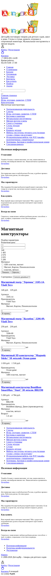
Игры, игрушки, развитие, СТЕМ (21, 114)
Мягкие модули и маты (16, 121)
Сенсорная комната (15, 144)
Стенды (9, 111)
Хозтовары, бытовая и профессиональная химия (27, 142)
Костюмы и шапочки (15, 116)
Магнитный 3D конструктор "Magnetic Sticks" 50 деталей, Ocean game (23, 357)
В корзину (6, 314)
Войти (4, 50)
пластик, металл (11, 270)
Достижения (11, 550)
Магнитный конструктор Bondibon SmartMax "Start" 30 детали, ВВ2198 (22, 388)
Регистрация (14, 50)
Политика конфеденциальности (20, 548)
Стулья (9, 128)
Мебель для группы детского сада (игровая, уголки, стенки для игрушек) (25, 134)
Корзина (4, 56)
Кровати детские (13, 130)
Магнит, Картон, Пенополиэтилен (19, 267)
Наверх (4, 555)
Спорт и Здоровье (14, 123)
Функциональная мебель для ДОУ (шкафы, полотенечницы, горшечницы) (25, 138)
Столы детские (13, 125)
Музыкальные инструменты (18, 118)
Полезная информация (16, 546)
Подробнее (5, 163)
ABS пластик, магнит (13, 264)
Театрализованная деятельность (20, 109)
